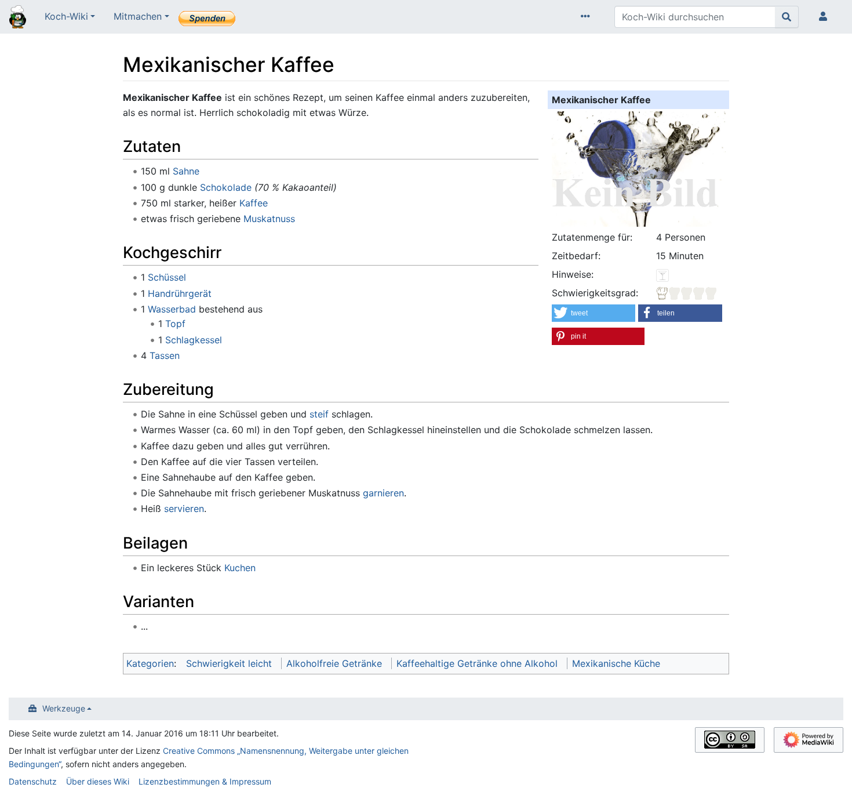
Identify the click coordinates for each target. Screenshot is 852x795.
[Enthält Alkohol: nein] (662, 274)
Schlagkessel (193, 340)
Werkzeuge (63, 708)
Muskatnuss (269, 218)
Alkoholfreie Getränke (334, 663)
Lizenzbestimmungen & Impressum (205, 781)
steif (319, 414)
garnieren (383, 493)
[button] (593, 313)
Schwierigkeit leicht (229, 663)
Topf (175, 323)
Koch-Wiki (66, 16)
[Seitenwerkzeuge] (588, 17)
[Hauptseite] (17, 18)
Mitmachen (138, 16)
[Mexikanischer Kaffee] (639, 167)
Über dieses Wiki (97, 781)
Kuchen (240, 567)
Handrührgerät (180, 293)
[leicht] (687, 293)
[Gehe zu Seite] (787, 17)
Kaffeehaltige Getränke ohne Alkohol (477, 663)
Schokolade (226, 187)
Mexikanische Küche (616, 663)
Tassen (165, 355)
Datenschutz (33, 781)
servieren (184, 508)
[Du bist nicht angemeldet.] (825, 17)
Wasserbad (172, 309)
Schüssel (167, 277)
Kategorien (150, 663)
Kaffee (253, 203)
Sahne (186, 171)
